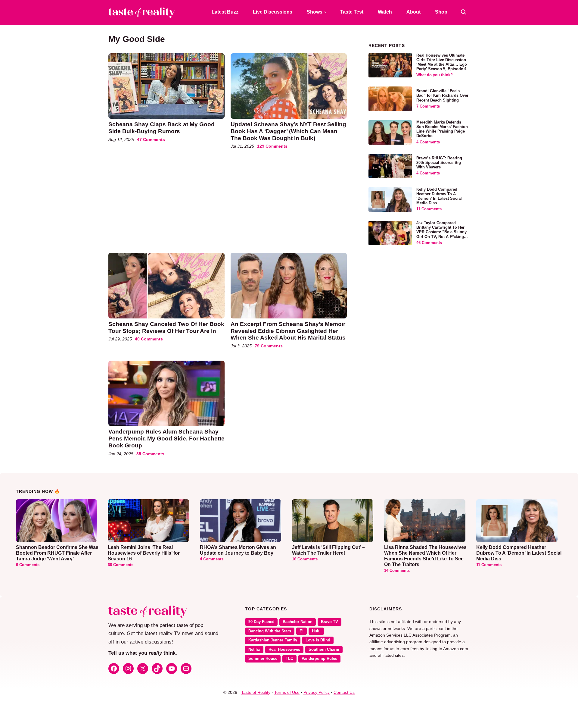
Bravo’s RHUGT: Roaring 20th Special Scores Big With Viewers (439, 162)
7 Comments (428, 106)
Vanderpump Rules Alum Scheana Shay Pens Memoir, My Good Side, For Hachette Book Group (166, 438)
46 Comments (429, 243)
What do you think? (434, 75)
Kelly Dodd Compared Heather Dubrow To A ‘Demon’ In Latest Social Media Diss (439, 196)
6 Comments (27, 565)
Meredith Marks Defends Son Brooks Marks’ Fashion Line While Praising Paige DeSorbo (442, 129)
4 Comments (428, 142)
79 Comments (269, 345)
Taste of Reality (255, 692)
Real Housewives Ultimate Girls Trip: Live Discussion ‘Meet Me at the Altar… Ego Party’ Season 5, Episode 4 (441, 62)
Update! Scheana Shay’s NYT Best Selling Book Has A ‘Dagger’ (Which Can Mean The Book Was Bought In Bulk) (288, 131)
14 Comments (397, 571)
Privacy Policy (316, 692)
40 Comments (149, 339)
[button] (464, 12)
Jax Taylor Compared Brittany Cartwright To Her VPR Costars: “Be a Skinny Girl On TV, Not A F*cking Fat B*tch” (441, 232)
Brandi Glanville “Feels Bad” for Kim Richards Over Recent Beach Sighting (442, 95)
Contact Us (344, 692)
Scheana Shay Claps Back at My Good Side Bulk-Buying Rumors (161, 127)
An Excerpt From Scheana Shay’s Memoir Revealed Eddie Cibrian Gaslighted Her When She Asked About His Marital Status (288, 331)
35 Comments (150, 453)
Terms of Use (287, 692)
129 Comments (272, 146)
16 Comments (305, 559)
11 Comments (429, 209)
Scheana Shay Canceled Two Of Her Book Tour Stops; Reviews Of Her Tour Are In (166, 327)
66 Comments (120, 565)
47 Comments (151, 139)
